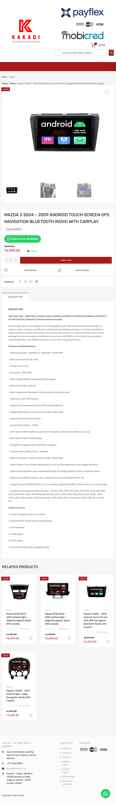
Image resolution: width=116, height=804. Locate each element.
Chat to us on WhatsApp (24, 238)
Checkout (67, 753)
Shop (12, 83)
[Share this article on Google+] (31, 282)
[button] (107, 92)
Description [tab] (15, 297)
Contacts (66, 757)
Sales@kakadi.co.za (16, 768)
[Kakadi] (25, 46)
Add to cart (66, 260)
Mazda (9, 610)
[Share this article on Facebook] (20, 282)
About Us (66, 748)
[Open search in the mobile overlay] (83, 52)
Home (4, 77)
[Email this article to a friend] (36, 282)
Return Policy (68, 776)
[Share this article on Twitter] (25, 282)
